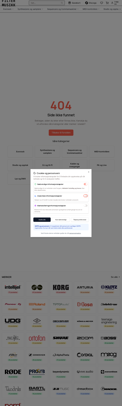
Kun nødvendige (60, 219)
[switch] (86, 184)
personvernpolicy (75, 233)
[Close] (89, 172)
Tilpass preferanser (79, 219)
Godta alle (42, 219)
